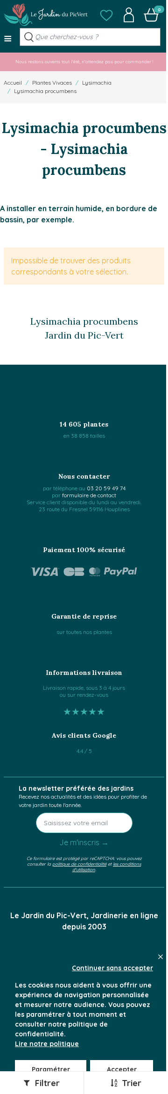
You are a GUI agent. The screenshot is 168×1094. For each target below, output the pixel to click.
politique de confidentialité (79, 864)
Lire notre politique (47, 1044)
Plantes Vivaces (52, 82)
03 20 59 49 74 (106, 488)
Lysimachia (97, 82)
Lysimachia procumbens (45, 90)
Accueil (13, 82)
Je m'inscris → (84, 842)
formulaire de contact (89, 495)
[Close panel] (160, 957)
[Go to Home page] (46, 15)
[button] (106, 15)
